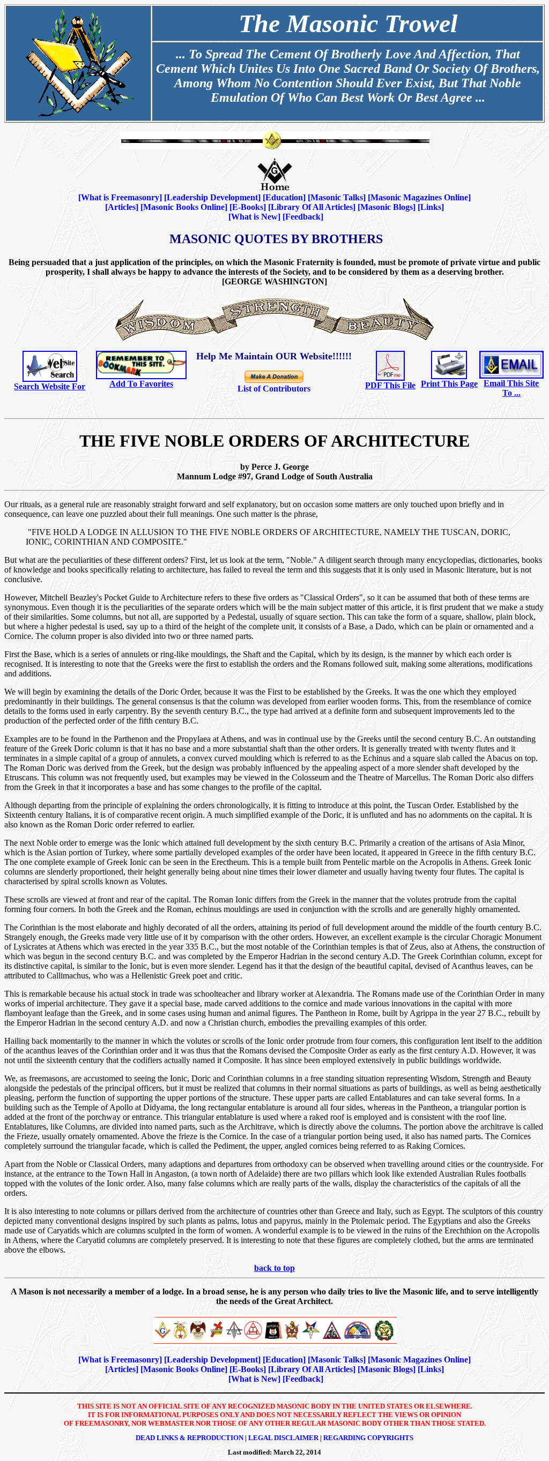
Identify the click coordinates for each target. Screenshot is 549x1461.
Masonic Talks (336, 197)
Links (430, 207)
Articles (122, 207)
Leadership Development (212, 197)
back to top (274, 1267)
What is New (254, 216)
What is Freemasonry (120, 197)
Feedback (303, 216)
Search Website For (49, 386)
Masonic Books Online (184, 207)
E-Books (247, 207)
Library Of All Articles (312, 207)
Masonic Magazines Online (419, 197)
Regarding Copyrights (368, 1438)
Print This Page (449, 383)
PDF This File (390, 385)
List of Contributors (274, 388)
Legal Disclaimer (283, 1438)
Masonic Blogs (386, 207)
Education (284, 197)
